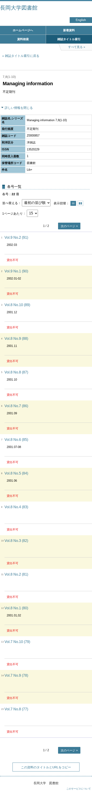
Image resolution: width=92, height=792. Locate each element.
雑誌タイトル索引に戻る (22, 56)
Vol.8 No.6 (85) (16, 440)
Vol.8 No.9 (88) (16, 338)
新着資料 (69, 30)
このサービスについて (78, 788)
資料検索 (23, 39)
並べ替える (10, 203)
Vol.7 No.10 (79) (17, 642)
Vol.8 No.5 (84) (16, 473)
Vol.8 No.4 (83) (16, 507)
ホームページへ (23, 30)
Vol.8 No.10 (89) (17, 305)
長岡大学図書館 (19, 8)
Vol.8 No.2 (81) (16, 574)
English (81, 20)
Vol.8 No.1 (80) (16, 608)
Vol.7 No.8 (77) (16, 709)
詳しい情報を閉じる (19, 108)
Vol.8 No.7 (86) (16, 406)
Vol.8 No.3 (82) (16, 541)
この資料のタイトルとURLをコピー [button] (46, 767)
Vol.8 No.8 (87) (16, 372)
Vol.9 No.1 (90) (16, 271)
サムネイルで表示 (80, 203)
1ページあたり (12, 213)
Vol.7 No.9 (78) (16, 675)
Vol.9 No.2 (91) (16, 237)
